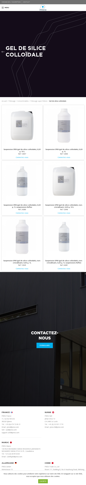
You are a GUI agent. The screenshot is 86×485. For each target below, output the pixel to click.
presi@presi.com (13, 427)
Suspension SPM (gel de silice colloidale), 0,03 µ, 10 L (22, 150)
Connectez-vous (22, 157)
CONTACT (26, 2)
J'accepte (43, 481)
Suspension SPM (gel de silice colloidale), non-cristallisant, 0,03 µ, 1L (22, 262)
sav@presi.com (11, 430)
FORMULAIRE (45, 345)
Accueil (4, 101)
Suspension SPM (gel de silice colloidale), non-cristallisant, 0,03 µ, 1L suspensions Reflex (64, 262)
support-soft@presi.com (10, 432)
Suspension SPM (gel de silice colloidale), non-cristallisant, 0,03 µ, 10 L (64, 206)
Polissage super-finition (38, 101)
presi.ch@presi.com (57, 427)
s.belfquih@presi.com (14, 457)
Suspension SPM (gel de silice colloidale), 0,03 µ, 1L (64, 150)
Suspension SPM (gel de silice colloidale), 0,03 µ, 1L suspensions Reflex (22, 206)
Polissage (12, 101)
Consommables (23, 101)
